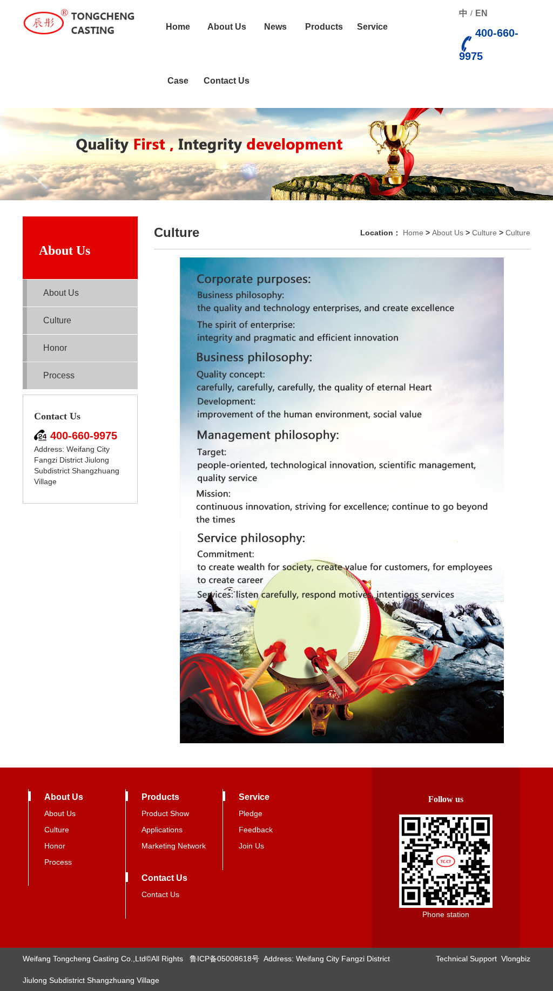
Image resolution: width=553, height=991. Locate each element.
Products (324, 26)
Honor (55, 347)
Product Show (165, 813)
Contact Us (226, 80)
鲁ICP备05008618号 (224, 958)
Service (372, 26)
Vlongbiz (515, 958)
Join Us (251, 845)
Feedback (256, 829)
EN (481, 13)
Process (59, 375)
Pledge (250, 813)
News (275, 26)
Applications (162, 829)
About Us (226, 26)
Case (177, 80)
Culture (57, 320)
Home (178, 26)
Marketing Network (173, 845)
